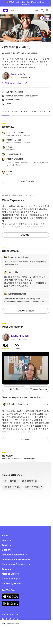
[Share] (42, 18)
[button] (25, 404)
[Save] (47, 18)
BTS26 (33, 2)
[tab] (5, 111)
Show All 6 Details (26, 181)
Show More (26, 235)
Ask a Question (40, 389)
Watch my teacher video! (16, 83)
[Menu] (47, 10)
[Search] (42, 10)
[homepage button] (5, 10)
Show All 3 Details (26, 311)
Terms (23, 4)
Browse (13, 10)
